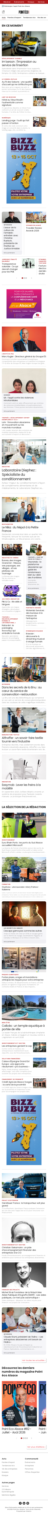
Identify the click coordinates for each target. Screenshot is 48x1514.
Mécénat (6, 2)
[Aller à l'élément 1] (22, 278)
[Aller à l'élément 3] (26, 278)
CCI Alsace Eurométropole (8, 1490)
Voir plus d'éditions (35, 1447)
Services (41, 2)
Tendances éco (29, 17)
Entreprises (29, 1465)
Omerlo (28, 1511)
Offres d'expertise (32, 1472)
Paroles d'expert (14, 17)
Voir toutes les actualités (33, 1360)
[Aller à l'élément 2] (24, 278)
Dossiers (5, 1472)
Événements (19, 2)
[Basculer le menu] (3, 11)
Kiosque (31, 2)
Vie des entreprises (9, 1469)
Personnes (29, 1469)
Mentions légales (8, 1495)
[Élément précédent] (16, 278)
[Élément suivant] (31, 278)
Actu (4, 17)
